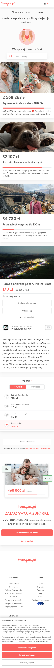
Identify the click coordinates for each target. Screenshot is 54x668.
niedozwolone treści (32, 448)
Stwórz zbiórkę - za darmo (27, 532)
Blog (40, 593)
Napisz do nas (45, 448)
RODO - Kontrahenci (13, 593)
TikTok (39, 566)
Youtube (48, 566)
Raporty (40, 587)
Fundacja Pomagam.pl (40, 600)
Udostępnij (27, 310)
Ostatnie (18, 387)
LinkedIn (31, 566)
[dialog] (27, 643)
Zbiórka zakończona (27, 303)
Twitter (14, 566)
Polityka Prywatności (13, 590)
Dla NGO (40, 596)
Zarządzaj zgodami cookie (14, 606)
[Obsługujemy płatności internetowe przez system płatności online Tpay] (40, 603)
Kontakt (13, 596)
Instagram (22, 566)
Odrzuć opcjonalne (27, 655)
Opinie (40, 583)
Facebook (5, 566)
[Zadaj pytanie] (48, 327)
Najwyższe (35, 387)
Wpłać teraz (15, 426)
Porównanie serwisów (13, 600)
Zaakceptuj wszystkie (27, 647)
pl (45, 3)
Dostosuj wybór (27, 662)
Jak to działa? (27, 540)
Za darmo (40, 590)
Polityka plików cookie (13, 603)
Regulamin (13, 587)
